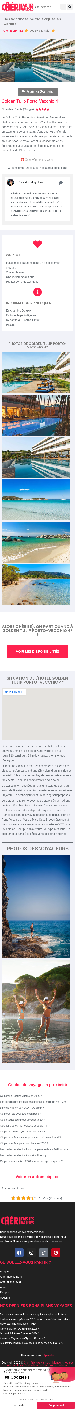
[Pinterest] (55, 1252)
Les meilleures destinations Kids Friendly (23, 1155)
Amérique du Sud (10, 1282)
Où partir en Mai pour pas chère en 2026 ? (24, 1143)
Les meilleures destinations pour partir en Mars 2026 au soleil (34, 1149)
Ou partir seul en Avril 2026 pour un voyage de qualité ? (31, 1161)
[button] (63, 7)
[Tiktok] (43, 1252)
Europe (4, 1292)
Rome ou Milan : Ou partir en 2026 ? (19, 1328)
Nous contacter (58, 1365)
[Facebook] (19, 1252)
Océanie (5, 1297)
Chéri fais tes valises (37, 1362)
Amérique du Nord (11, 1276)
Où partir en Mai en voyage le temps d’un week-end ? (30, 1137)
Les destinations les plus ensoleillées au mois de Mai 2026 (33, 1101)
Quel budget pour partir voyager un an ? (22, 1119)
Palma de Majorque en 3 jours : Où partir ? (23, 1338)
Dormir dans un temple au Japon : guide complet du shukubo (33, 1314)
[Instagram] (31, 1252)
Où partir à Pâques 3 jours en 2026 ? (21, 1095)
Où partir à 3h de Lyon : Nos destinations (23, 1131)
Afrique (4, 1271)
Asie (3, 1287)
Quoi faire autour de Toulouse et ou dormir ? (25, 1125)
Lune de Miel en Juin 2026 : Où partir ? (22, 1107)
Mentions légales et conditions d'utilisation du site (40, 1364)
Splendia (48, 1355)
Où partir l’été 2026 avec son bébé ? (20, 1113)
